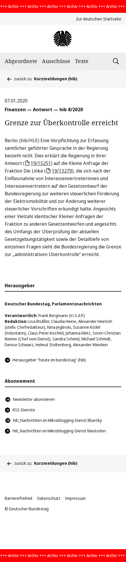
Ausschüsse (56, 61)
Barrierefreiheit (19, 498)
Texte (81, 61)
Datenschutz (48, 498)
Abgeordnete (21, 61)
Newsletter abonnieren (34, 399)
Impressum (75, 498)
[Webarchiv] (62, 39)
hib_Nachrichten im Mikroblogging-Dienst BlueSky (57, 420)
